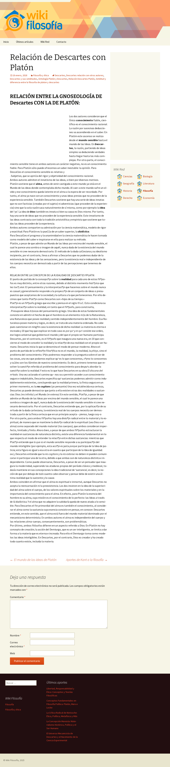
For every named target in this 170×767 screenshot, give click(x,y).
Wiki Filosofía (12, 760)
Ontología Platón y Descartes (52, 78)
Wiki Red (45, 41)
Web (12, 653)
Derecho (127, 197)
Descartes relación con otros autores (84, 75)
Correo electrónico (17, 644)
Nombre (15, 635)
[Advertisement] (39, 135)
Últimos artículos (24, 41)
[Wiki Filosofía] (85, 19)
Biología (147, 176)
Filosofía (148, 190)
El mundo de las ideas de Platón (33, 560)
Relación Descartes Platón (82, 78)
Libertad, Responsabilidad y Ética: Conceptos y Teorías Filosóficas (60, 692)
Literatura (148, 183)
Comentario (17, 597)
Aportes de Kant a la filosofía (87, 560)
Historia (127, 190)
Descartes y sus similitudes (23, 78)
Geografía (128, 183)
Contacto (61, 41)
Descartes (60, 75)
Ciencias (127, 176)
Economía (148, 197)
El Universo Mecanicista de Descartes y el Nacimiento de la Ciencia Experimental (62, 737)
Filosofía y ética (41, 75)
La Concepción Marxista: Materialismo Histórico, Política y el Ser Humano (61, 725)
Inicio (6, 41)
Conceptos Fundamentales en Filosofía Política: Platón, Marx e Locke (62, 704)
